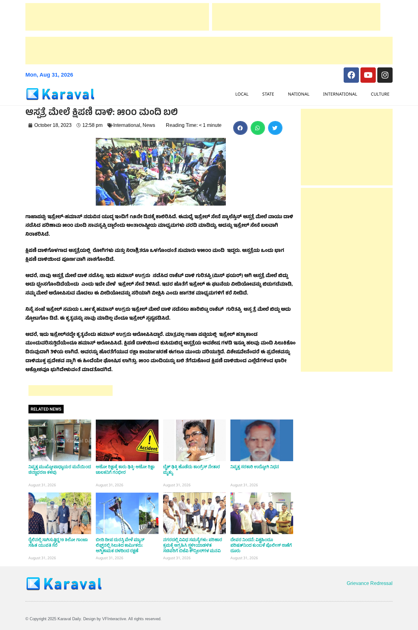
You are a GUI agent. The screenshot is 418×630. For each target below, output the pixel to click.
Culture (380, 94)
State (268, 94)
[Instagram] (385, 75)
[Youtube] (368, 75)
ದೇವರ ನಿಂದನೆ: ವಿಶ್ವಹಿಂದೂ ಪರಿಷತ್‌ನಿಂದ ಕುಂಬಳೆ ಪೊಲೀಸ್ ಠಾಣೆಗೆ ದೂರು (261, 545)
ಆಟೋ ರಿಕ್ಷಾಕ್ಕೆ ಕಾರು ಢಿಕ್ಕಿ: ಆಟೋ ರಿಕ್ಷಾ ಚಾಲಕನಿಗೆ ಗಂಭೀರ (125, 470)
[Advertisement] (117, 17)
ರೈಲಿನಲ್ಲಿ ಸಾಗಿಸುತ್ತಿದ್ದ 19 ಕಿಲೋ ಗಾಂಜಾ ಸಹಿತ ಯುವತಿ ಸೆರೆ (58, 542)
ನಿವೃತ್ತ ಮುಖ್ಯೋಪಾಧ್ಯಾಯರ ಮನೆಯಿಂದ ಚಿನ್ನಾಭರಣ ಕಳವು (59, 470)
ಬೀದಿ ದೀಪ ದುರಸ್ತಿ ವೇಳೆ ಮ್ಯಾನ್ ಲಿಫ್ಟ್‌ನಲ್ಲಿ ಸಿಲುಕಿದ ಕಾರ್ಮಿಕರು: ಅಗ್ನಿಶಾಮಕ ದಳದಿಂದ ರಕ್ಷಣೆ (120, 545)
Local (241, 94)
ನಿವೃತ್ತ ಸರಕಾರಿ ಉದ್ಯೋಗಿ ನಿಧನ (254, 467)
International (340, 94)
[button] (240, 128)
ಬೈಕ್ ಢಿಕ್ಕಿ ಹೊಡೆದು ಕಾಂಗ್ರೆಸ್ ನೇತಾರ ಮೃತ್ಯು (191, 470)
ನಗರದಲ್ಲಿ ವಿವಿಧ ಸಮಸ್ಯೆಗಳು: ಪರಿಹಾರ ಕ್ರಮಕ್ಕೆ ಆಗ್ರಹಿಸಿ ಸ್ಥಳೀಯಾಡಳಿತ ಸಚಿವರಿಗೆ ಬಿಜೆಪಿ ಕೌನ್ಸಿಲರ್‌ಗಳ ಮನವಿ (192, 545)
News (149, 125)
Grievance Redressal (370, 583)
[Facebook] (351, 75)
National (298, 94)
